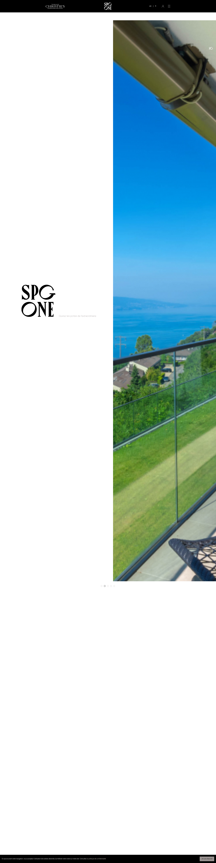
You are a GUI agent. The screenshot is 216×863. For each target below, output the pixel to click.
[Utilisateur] (163, 6)
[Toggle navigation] (169, 6)
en (150, 6)
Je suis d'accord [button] (206, 859)
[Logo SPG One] (108, 6)
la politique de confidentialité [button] (96, 859)
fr (155, 6)
